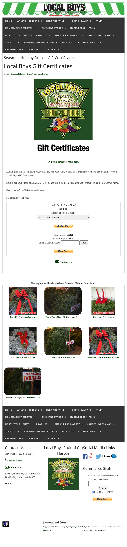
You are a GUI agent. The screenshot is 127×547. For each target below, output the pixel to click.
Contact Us (65, 262)
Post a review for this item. (64, 161)
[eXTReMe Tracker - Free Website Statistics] (5, 525)
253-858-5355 (15, 460)
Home (8, 483)
